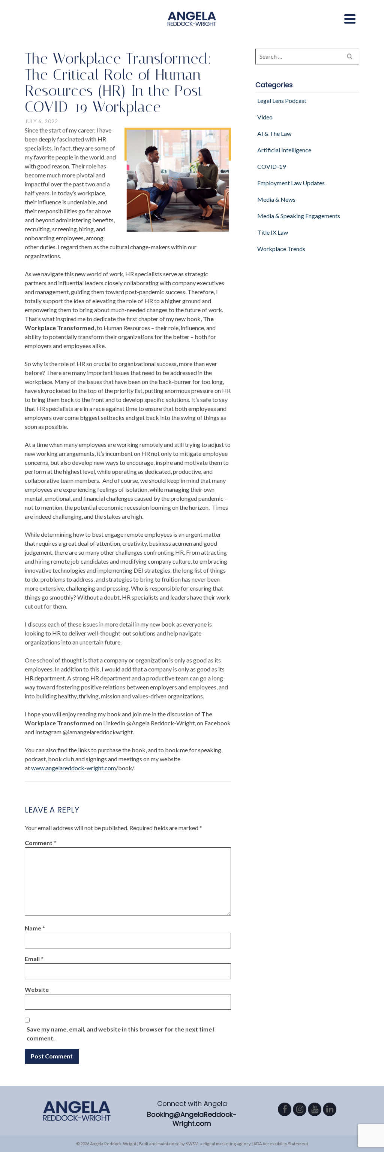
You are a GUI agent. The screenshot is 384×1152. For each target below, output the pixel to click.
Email (34, 958)
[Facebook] (284, 1109)
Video (265, 117)
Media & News (276, 199)
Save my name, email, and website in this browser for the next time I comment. (120, 1033)
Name (35, 928)
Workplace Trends (281, 248)
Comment (40, 842)
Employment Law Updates (291, 182)
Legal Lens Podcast (281, 100)
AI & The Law (274, 133)
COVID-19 (271, 166)
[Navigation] (349, 18)
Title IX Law (272, 232)
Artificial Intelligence (284, 149)
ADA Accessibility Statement (281, 1143)
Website (37, 989)
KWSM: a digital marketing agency (218, 1143)
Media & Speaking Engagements (298, 215)
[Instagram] (299, 1109)
